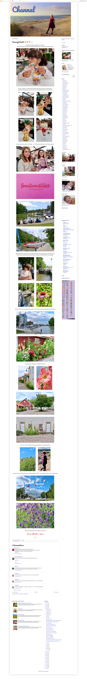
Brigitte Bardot (65, 90)
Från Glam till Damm (18, 556)
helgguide (64, 108)
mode (64, 127)
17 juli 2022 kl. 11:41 (18, 576)
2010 (46, 666)
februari (47, 648)
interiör (64, 113)
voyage (64, 148)
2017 (46, 657)
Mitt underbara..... (66, 270)
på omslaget (65, 133)
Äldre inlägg (56, 592)
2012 (46, 664)
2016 (46, 658)
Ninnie (16, 566)
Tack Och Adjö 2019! (66, 260)
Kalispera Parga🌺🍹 (49, 635)
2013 (46, 662)
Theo (63, 143)
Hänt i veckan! (65, 236)
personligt (64, 132)
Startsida (35, 592)
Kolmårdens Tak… (49, 627)
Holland (64, 109)
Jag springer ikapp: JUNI (66, 234)
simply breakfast (65, 136)
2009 (46, 668)
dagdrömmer (65, 96)
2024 (46, 605)
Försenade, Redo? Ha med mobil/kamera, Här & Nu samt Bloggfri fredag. (68, 230)
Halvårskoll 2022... (49, 634)
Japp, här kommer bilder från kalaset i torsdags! (53, 639)
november (48, 610)
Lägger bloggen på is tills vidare (67, 252)
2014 (46, 661)
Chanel (64, 92)
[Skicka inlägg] (23, 540)
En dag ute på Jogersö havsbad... (51, 632)
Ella (63, 98)
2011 (46, 665)
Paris (63, 131)
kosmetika (64, 116)
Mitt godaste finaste (66, 255)
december (48, 609)
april (47, 645)
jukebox (64, 115)
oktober (47, 612)
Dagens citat (65, 97)
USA (63, 144)
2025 (46, 604)
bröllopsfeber (65, 91)
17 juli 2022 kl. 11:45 (18, 588)
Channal (23, 9)
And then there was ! (66, 248)
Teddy (64, 142)
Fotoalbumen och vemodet (67, 237)
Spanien (64, 139)
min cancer (64, 126)
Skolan (64, 138)
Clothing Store (65, 95)
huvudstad (64, 110)
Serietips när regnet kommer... (51, 624)
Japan (64, 114)
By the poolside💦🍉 (49, 628)
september (48, 613)
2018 (46, 655)
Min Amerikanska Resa (67, 259)
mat (63, 124)
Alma (15, 541)
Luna (63, 121)
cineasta (64, 93)
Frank (17, 541)
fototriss (64, 102)
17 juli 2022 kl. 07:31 (18, 563)
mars (47, 647)
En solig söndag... (49, 623)
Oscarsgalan (65, 130)
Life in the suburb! (66, 228)
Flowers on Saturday (66, 101)
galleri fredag (65, 104)
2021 (46, 651)
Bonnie (64, 87)
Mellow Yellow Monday (66, 125)
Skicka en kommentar (17, 590)
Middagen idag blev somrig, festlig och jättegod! (53, 620)
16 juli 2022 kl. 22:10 (18, 553)
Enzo (63, 99)
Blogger (47, 671)
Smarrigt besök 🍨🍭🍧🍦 (50, 630)
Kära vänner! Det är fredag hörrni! (23, 626)
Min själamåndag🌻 (21, 614)
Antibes (64, 81)
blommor (64, 84)
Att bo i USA (65, 251)
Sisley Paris (65, 137)
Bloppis (64, 85)
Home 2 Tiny (65, 266)
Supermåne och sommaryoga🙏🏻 (51, 631)
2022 (46, 608)
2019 (46, 654)
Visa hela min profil (65, 71)
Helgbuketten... (20, 608)
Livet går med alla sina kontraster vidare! (52, 641)
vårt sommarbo (65, 149)
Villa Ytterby (65, 243)
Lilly (63, 119)
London (64, 120)
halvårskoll (64, 107)
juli (46, 616)
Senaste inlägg (14, 592)
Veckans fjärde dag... (21, 620)
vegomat (64, 145)
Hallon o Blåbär (65, 240)
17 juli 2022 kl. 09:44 (18, 570)
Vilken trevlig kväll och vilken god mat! (52, 621)
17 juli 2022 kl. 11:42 (18, 582)
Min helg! (47, 617)
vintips (64, 147)
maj (47, 644)
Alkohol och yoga (65, 271)
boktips (64, 86)
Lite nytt (64, 241)
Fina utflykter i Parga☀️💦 (50, 638)
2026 (46, 602)
